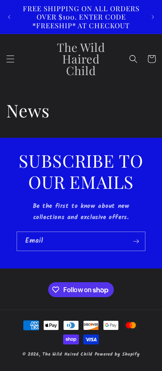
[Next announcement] (153, 17)
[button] (10, 59)
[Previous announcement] (9, 17)
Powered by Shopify (117, 354)
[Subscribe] (136, 241)
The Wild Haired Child (67, 354)
